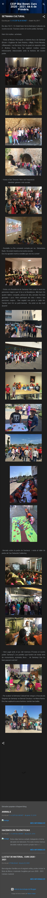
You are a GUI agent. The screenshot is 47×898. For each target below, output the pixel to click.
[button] (43, 17)
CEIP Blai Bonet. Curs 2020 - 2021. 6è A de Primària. (23, 6)
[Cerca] (43, 4)
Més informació (37, 823)
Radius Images (32, 893)
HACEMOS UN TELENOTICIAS (16, 830)
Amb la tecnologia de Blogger (25, 889)
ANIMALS (6, 812)
